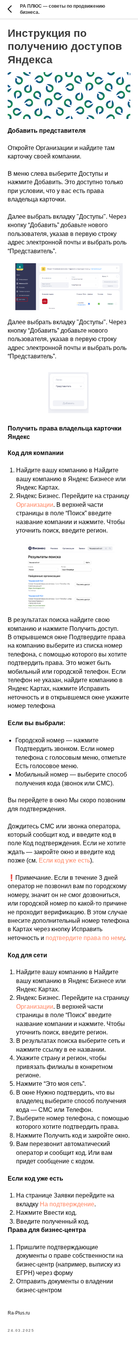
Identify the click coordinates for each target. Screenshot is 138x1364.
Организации (34, 504)
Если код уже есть (64, 860)
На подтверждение (67, 1204)
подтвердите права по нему (85, 938)
